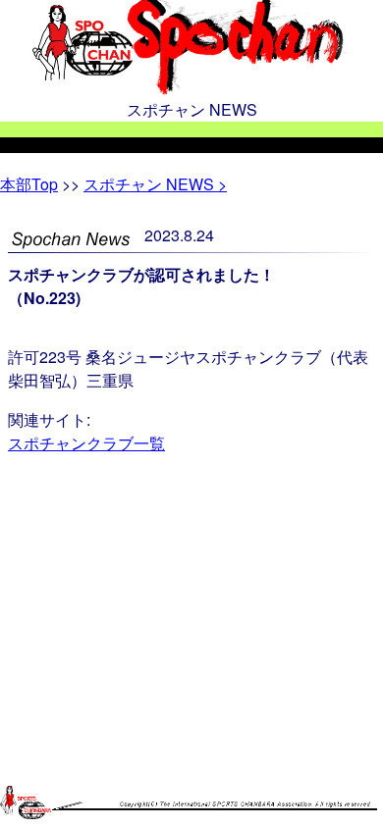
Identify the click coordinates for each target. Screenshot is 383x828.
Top (29, 184)
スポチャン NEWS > (155, 184)
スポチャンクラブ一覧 (86, 443)
